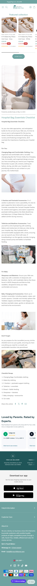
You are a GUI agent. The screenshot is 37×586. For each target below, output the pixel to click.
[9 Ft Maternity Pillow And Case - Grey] (9, 25)
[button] (3, 7)
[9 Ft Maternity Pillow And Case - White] (26, 25)
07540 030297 (16, 548)
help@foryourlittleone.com (15, 551)
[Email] (26, 404)
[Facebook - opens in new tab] (11, 565)
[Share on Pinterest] (22, 404)
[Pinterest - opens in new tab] (18, 565)
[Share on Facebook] (15, 404)
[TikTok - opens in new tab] (22, 565)
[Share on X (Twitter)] (19, 404)
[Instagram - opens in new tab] (15, 565)
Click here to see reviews (10, 445)
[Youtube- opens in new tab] (26, 565)
